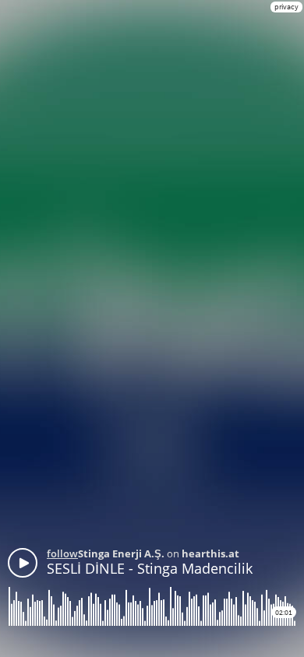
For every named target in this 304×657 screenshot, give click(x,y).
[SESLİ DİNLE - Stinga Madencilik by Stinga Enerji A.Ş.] (22, 563)
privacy (286, 7)
